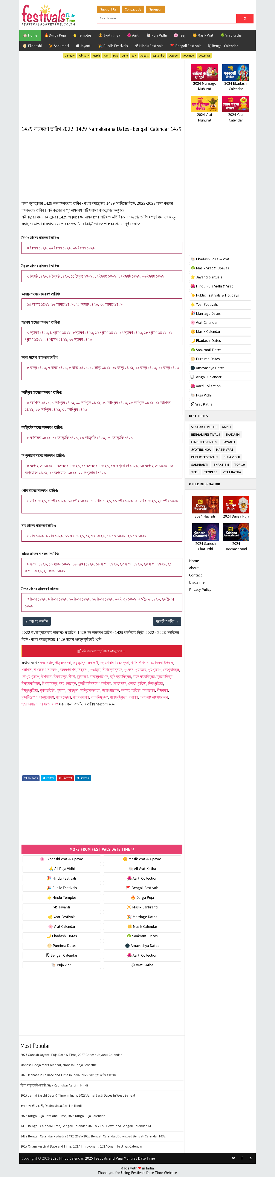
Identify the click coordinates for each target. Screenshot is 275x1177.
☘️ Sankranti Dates (142, 935)
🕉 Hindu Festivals (149, 45)
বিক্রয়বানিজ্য (30, 683)
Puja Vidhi (232, 456)
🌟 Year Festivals (61, 916)
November (188, 55)
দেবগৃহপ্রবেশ (30, 676)
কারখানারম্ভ (67, 683)
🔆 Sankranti (59, 45)
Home (194, 560)
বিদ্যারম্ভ (60, 676)
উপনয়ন (46, 676)
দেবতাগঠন (119, 683)
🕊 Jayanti (83, 45)
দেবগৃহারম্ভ (171, 669)
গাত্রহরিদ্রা (63, 662)
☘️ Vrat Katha (230, 35)
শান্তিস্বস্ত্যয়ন (90, 690)
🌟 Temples (82, 35)
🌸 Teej (179, 35)
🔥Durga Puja (55, 35)
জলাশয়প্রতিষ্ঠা (131, 690)
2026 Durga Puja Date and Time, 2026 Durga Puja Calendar (62, 1116)
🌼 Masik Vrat (202, 35)
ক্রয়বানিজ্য (165, 676)
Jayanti (229, 441)
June (125, 55)
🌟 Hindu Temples (61, 897)
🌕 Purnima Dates (61, 945)
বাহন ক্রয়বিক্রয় (144, 676)
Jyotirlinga (201, 448)
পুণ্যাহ (61, 690)
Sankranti (199, 463)
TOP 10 (239, 463)
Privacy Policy (200, 589)
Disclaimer (197, 582)
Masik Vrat (225, 448)
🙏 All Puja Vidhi (62, 868)
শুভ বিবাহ (46, 662)
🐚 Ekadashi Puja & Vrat (209, 259)
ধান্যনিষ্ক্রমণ (99, 697)
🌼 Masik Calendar (142, 926)
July (134, 55)
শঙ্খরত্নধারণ (48, 704)
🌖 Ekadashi (32, 45)
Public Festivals (204, 456)
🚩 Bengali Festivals (185, 45)
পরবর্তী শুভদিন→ (167, 621)
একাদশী (92, 662)
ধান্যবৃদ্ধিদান (118, 697)
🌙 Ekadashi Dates (61, 935)
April (106, 55)
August (144, 55)
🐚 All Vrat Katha (142, 868)
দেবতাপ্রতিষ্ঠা (137, 683)
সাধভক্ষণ (40, 669)
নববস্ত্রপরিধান (99, 676)
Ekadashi (233, 433)
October (173, 55)
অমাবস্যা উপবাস (161, 662)
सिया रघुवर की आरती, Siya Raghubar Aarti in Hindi (54, 1085)
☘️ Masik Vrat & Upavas (209, 268)
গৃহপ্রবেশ (154, 669)
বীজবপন (162, 690)
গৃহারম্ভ (140, 669)
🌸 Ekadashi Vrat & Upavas (62, 858)
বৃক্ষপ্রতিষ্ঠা (47, 690)
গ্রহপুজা (72, 690)
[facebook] (242, 1158)
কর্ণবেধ (106, 683)
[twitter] (233, 1158)
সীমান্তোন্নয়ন (112, 669)
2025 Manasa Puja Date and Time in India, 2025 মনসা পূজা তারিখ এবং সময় (68, 1075)
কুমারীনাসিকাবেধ (88, 683)
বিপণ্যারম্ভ (49, 683)
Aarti (226, 426)
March (96, 55)
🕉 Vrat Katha (142, 964)
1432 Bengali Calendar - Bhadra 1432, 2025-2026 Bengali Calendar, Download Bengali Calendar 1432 (92, 1136)
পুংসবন (128, 669)
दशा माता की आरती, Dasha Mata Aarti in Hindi (51, 1105)
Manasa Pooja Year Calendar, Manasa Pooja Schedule (58, 1065)
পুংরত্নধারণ (29, 704)
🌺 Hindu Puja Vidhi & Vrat (211, 286)
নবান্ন (133, 697)
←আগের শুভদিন (36, 621)
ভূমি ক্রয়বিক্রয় (120, 676)
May (115, 55)
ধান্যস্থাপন (81, 697)
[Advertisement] (102, 90)
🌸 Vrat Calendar (61, 926)
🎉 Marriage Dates (142, 916)
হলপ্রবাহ (148, 690)
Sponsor (155, 9)
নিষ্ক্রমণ (83, 669)
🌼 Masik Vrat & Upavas (142, 858)
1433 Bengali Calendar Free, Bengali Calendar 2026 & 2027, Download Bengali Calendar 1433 (87, 1126)
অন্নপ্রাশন (68, 669)
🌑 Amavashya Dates (142, 945)
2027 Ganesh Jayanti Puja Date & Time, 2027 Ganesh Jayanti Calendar (71, 1055)
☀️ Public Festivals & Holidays (214, 295)
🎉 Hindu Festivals (62, 878)
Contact (195, 575)
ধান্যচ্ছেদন (63, 697)
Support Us (108, 9)
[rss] (250, 1158)
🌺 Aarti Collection (142, 878)
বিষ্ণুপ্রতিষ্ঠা (29, 690)
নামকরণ (52, 669)
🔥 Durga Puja (142, 897)
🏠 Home (30, 35)
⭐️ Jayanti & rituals (206, 277)
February (84, 55)
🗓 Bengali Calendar (223, 45)
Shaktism (221, 463)
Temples (210, 471)
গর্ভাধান (26, 669)
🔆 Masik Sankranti (142, 907)
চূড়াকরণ (82, 676)
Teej (195, 471)
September (159, 55)
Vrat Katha (232, 471)
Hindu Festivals (204, 441)
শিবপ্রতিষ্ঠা (155, 683)
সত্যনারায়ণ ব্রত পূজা (114, 662)
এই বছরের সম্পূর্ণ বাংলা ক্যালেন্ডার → (103, 650)
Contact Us (133, 9)
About (194, 567)
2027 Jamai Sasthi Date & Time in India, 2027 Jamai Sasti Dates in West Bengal (77, 1095)
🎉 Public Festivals (113, 45)
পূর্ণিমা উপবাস (139, 662)
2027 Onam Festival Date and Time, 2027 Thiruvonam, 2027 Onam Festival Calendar (81, 1146)
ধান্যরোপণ (46, 697)
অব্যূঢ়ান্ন (79, 662)
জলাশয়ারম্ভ (110, 690)
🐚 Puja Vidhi (156, 35)
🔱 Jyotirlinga (109, 35)
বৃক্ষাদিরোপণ (29, 697)
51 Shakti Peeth (204, 426)
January (70, 55)
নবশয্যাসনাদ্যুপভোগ (154, 697)
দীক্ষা (72, 676)
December (204, 55)
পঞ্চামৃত (95, 669)
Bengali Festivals (205, 433)
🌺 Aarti (133, 35)
